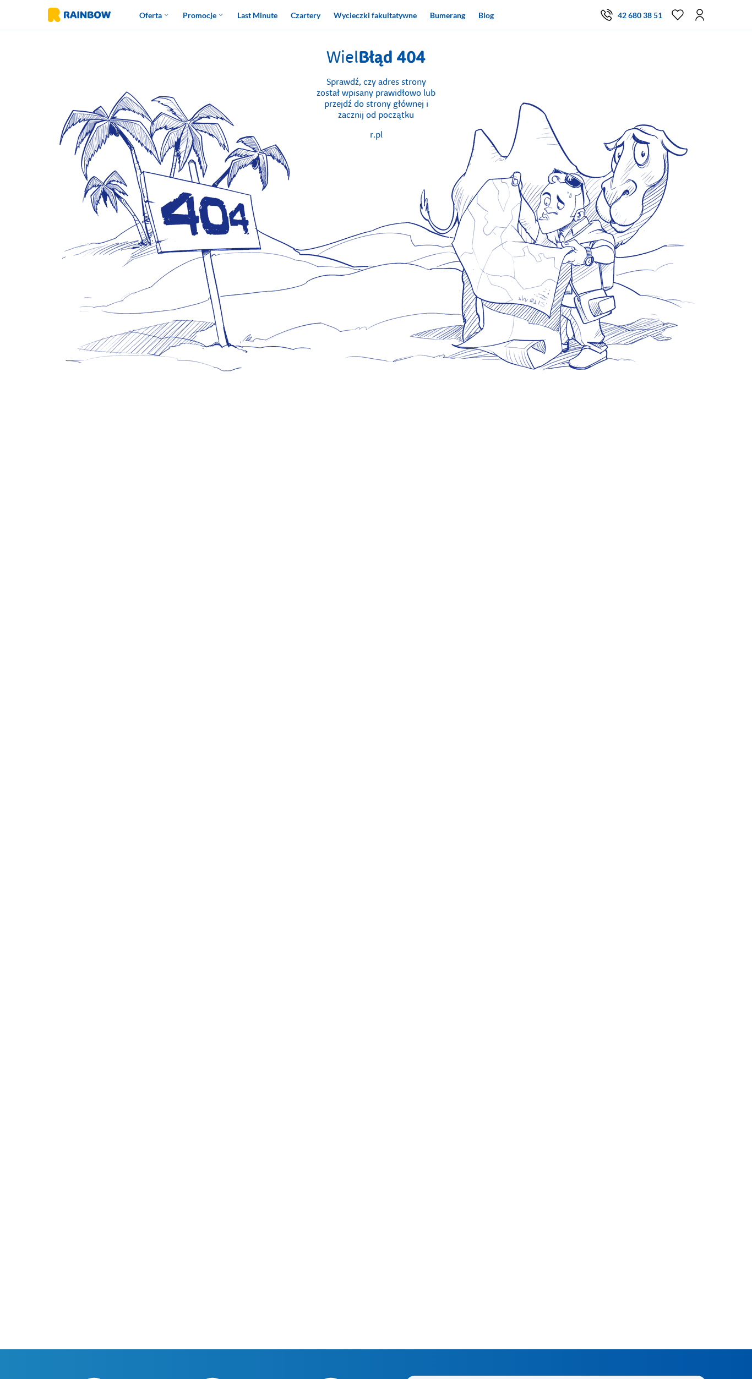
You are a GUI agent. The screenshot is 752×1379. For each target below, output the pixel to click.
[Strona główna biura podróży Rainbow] (78, 15)
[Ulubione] (677, 14)
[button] (699, 14)
